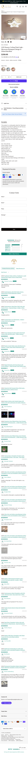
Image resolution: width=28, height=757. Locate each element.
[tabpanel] (14, 144)
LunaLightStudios (7, 732)
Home (2, 10)
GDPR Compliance (19, 740)
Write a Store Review (14, 254)
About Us (6, 734)
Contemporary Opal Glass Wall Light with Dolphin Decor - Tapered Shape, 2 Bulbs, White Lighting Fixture (13, 308)
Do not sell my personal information (7, 739)
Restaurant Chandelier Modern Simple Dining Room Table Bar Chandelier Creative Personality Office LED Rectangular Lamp (13, 667)
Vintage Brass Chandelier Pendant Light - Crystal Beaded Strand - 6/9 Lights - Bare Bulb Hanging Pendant (13, 457)
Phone (2, 208)
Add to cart (18, 77)
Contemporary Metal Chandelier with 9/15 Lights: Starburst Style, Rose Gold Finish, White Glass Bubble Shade (13, 595)
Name (2, 196)
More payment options (14, 84)
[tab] (4, 122)
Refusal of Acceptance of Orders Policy (8, 738)
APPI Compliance (12, 740)
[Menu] (25, 6)
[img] (14, 240)
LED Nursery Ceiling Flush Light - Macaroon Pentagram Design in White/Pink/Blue (13, 12)
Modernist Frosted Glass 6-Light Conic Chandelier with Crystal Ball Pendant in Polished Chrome (13, 650)
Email (2, 202)
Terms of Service (4, 740)
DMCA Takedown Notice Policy (15, 734)
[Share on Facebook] (8, 42)
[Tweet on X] (5, 42)
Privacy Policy (17, 739)
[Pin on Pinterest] (11, 42)
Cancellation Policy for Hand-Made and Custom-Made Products (12, 737)
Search (2, 734)
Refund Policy (10, 735)
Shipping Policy (4, 735)
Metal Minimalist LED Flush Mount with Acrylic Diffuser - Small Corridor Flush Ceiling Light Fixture (13, 366)
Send (14, 229)
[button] (23, 6)
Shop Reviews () (20, 268)
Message (3, 214)
